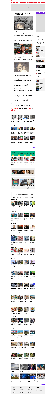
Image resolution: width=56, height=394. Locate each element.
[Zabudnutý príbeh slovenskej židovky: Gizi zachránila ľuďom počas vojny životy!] (32, 117)
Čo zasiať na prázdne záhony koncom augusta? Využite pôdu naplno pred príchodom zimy (14, 358)
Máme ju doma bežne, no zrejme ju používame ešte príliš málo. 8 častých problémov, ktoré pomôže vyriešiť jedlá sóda (20, 347)
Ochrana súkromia (14, 389)
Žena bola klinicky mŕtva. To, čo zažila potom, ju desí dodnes (26, 242)
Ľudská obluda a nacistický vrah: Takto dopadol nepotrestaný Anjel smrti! (13, 120)
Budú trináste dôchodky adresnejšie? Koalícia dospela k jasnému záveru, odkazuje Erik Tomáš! (13, 265)
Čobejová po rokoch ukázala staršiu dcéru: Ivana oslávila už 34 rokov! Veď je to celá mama (20, 230)
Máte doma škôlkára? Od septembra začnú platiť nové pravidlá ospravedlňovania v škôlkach (14, 301)
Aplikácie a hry (12, 325)
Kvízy (31, 2)
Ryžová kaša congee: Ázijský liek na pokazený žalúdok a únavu (32, 312)
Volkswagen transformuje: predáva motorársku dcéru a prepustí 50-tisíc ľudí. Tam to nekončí (13, 289)
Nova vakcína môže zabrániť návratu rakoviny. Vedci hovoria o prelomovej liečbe (32, 335)
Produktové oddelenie (30, 389)
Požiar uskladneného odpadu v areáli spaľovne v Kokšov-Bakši (23, 186)
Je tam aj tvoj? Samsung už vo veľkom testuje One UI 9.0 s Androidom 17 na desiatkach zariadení (20, 323)
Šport (22, 2)
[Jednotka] (36, 73)
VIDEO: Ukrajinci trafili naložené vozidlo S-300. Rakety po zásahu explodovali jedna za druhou (26, 323)
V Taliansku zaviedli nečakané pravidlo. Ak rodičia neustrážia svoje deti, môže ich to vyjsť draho (20, 335)
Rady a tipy (30, 313)
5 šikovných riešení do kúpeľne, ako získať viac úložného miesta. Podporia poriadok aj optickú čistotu (26, 347)
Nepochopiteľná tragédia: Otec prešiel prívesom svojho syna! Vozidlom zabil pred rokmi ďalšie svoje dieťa (41, 90)
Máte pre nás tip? (29, 392)
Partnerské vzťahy (40, 65)
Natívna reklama (21, 392)
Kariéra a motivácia (15, 293)
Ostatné (18, 278)
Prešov (30, 208)
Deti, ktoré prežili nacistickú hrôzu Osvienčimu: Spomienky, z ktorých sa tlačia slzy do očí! (26, 121)
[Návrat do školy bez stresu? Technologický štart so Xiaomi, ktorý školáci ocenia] (26, 250)
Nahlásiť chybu (15, 110)
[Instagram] (37, 387)
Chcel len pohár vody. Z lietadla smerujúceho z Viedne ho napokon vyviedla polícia (13, 335)
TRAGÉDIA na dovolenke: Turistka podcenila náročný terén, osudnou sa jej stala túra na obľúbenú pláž (14, 218)
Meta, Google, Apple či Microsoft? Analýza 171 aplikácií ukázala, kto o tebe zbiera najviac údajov (13, 323)
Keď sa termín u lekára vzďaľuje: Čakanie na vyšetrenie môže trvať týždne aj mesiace (20, 163)
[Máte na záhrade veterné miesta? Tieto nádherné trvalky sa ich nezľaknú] (32, 355)
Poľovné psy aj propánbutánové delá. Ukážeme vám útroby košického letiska (26, 335)
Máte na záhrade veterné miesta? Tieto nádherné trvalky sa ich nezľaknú (32, 358)
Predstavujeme (31, 289)
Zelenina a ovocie (12, 360)
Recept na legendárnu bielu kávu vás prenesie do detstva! (26, 312)
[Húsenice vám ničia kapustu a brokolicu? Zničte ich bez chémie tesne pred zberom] (26, 355)
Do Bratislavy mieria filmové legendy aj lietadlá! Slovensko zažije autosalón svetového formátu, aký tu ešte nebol (14, 163)
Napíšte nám (14, 391)
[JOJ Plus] (36, 76)
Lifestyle (37, 2)
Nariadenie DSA (14, 392)
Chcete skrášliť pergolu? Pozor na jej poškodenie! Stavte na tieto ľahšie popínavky (20, 358)
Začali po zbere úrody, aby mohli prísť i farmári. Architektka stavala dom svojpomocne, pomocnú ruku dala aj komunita (14, 347)
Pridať (31, 108)
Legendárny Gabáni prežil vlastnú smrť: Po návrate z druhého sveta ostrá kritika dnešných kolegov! (30, 186)
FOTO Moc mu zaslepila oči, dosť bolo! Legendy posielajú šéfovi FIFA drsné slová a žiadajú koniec (32, 277)
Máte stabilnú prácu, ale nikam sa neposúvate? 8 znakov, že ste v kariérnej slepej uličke (26, 300)
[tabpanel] (40, 39)
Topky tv (34, 2)
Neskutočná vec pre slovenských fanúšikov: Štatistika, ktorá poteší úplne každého (32, 163)
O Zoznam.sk (14, 387)
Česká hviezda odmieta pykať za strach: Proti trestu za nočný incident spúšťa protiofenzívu (26, 276)
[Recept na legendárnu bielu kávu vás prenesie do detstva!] (26, 309)
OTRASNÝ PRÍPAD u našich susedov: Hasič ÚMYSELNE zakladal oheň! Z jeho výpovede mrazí (41, 87)
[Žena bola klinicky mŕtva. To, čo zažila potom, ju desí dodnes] (26, 238)
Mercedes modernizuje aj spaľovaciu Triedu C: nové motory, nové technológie (32, 288)
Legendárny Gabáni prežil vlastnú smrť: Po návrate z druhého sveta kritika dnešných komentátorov (32, 230)
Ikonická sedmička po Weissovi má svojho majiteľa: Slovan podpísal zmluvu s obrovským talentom (14, 277)
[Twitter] (38, 387)
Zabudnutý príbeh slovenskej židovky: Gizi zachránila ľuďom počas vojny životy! (32, 120)
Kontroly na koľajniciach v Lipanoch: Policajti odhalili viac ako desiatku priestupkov (20, 206)
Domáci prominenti (19, 232)
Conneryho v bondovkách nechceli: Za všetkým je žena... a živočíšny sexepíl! (14, 230)
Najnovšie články (13, 191)
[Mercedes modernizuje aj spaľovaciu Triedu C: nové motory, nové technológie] (32, 285)
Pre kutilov (13, 351)
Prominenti (19, 2)
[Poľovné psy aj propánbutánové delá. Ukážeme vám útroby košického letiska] (26, 332)
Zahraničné (15, 2)
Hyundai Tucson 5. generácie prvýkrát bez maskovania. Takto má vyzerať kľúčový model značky (26, 289)
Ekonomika (29, 2)
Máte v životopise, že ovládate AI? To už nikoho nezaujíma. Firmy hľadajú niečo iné (32, 300)
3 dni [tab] (41, 32)
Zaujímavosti (25, 2)
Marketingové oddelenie (30, 391)
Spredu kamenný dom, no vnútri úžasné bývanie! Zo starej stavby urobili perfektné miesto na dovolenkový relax (32, 347)
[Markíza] (36, 70)
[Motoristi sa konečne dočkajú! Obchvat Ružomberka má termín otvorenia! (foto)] (20, 262)
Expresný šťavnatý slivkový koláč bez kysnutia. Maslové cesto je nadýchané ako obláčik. (14, 312)
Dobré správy (13, 247)
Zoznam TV (14, 178)
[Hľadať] (44, 2)
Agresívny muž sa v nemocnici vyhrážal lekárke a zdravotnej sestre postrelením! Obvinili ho (26, 206)
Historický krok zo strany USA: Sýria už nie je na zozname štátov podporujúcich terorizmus (26, 218)
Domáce (13, 2)
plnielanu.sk (31, 255)
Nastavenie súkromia (14, 390)
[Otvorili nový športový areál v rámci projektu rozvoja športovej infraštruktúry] (15, 182)
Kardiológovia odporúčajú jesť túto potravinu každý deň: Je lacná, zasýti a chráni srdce (20, 242)
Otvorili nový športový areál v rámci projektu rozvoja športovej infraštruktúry (15, 186)
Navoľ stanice (37, 78)
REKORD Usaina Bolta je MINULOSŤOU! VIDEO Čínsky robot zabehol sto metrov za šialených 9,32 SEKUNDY (14, 242)
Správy (12, 188)
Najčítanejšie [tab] (38, 32)
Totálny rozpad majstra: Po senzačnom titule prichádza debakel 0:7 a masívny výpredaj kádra (20, 276)
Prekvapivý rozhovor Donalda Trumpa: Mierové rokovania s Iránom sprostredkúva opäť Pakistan (32, 218)
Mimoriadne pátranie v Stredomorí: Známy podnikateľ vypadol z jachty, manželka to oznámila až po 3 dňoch (26, 265)
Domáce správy (14, 199)
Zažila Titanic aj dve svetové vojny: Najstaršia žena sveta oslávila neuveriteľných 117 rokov (32, 242)
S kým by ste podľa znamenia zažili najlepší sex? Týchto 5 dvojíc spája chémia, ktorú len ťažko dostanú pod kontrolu (41, 66)
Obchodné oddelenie (29, 390)
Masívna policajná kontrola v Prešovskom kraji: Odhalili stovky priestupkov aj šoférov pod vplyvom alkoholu (32, 206)
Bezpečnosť (30, 325)
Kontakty (29, 387)
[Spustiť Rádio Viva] (40, 12)
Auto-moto (13, 281)
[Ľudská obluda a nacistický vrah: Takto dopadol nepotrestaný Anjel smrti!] (14, 117)
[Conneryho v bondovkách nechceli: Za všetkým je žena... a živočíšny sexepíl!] (14, 227)
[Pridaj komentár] (12, 104)
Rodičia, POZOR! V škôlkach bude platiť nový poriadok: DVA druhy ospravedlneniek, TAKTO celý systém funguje (23, 194)
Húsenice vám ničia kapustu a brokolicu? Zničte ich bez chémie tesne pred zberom (26, 358)
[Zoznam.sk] (37, 390)
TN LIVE (12, 328)
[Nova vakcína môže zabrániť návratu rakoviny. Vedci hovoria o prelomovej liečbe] (32, 332)
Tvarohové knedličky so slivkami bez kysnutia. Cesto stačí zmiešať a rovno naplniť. (20, 312)
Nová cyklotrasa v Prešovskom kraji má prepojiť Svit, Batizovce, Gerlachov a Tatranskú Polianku (20, 289)
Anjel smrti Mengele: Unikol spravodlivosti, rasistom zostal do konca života (20, 120)
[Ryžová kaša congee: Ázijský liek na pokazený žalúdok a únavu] (32, 309)
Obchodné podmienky (22, 390)
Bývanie (12, 340)
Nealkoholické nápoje (25, 313)
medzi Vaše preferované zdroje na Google (21, 108)
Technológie (13, 316)
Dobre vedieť (18, 164)
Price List (21, 391)
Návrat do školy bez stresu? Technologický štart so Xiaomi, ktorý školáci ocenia (26, 254)
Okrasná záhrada (19, 360)
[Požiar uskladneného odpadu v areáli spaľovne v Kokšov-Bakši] (23, 182)
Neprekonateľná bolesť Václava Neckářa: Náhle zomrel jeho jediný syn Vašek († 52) (26, 230)
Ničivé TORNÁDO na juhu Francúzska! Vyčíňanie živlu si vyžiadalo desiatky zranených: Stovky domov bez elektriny (23, 197)
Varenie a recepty (14, 305)
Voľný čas (40, 2)
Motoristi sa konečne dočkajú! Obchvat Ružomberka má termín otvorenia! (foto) (20, 265)
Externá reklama (21, 389)
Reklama (21, 387)
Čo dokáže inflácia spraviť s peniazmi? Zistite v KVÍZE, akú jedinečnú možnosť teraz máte (26, 163)
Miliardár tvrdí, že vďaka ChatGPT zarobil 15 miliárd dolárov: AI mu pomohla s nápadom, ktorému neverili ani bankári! (32, 265)
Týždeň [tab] (44, 32)
